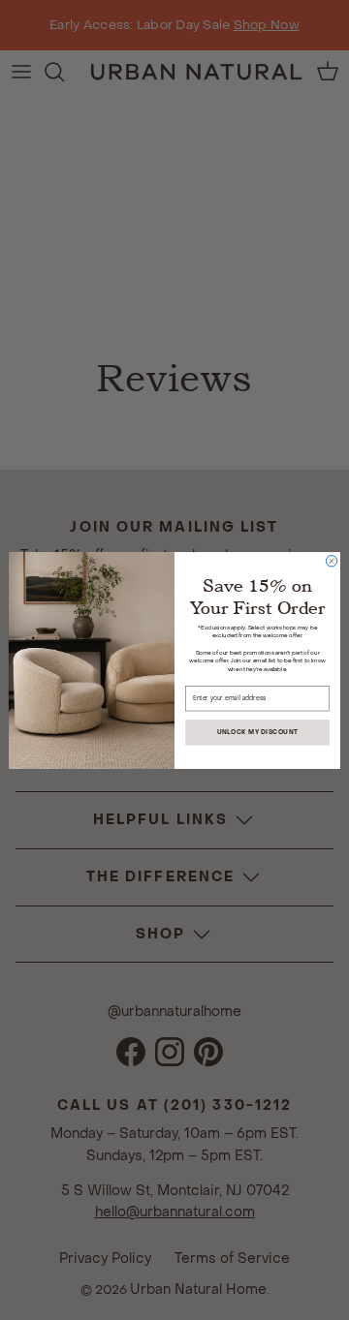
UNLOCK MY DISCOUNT (257, 731)
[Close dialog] (331, 560)
